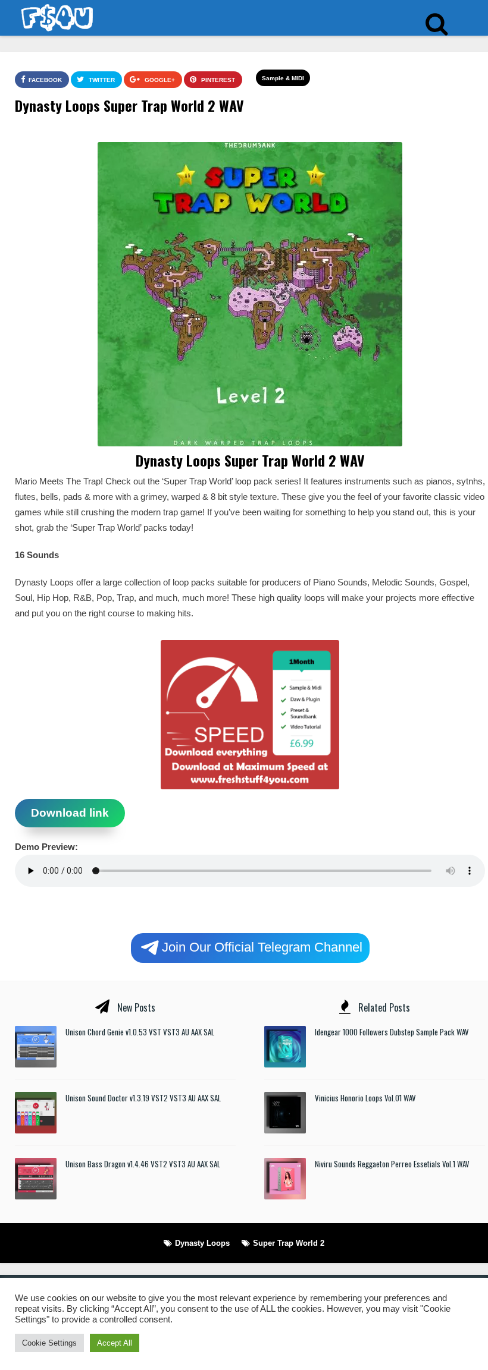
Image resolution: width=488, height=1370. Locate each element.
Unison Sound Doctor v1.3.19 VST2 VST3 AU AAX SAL (143, 1098)
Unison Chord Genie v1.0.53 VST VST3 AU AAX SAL (139, 1032)
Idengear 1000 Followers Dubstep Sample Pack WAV (392, 1032)
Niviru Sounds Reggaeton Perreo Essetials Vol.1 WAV (392, 1164)
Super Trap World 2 (288, 1243)
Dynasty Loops (202, 1243)
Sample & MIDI (283, 78)
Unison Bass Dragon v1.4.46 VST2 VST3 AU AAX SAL (142, 1164)
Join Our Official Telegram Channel (262, 946)
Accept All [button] (114, 1342)
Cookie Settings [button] (49, 1342)
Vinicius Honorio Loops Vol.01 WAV (365, 1098)
